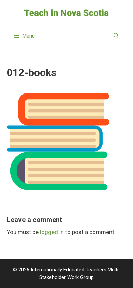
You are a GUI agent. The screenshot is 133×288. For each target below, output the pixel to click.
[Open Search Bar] (116, 36)
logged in (52, 232)
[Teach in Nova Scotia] (66, 12)
